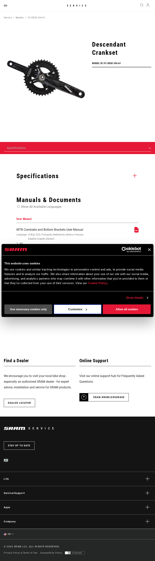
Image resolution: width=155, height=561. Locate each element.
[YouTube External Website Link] (6, 460)
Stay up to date (19, 445)
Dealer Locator (19, 403)
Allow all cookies (127, 309)
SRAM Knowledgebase (109, 397)
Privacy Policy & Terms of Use (20, 553)
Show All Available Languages (41, 206)
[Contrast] (68, 553)
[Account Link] (147, 6)
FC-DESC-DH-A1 (36, 17)
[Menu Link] (5, 6)
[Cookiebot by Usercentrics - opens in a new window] (124, 249)
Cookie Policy (97, 283)
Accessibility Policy (51, 553)
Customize (75, 309)
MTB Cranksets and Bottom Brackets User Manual (50, 236)
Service (77, 5)
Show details (134, 297)
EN (9, 534)
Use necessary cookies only (28, 309)
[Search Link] (141, 6)
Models (20, 17)
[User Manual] (136, 231)
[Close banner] (149, 249)
